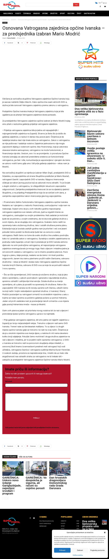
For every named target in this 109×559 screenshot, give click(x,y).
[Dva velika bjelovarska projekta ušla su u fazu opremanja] (91, 94)
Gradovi (13, 20)
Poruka (7, 391)
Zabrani (80, 550)
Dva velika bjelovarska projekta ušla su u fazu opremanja (89, 111)
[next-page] (7, 498)
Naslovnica (5, 20)
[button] (105, 532)
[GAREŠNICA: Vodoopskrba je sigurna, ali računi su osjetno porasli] (36, 468)
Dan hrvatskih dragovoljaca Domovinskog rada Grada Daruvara (58, 483)
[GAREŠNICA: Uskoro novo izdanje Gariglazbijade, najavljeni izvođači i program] (13, 468)
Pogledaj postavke (97, 550)
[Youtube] (105, 6)
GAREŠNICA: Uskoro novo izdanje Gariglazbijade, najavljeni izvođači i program (11, 485)
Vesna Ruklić (11, 38)
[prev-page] (3, 498)
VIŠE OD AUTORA (25, 457)
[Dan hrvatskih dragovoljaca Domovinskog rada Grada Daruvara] (59, 468)
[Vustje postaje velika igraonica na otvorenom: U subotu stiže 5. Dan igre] (80, 151)
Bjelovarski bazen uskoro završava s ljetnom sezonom (95, 136)
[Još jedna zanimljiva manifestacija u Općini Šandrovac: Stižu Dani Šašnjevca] (80, 170)
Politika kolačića (78, 555)
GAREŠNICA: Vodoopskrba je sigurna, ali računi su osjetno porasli (36, 483)
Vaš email (8, 381)
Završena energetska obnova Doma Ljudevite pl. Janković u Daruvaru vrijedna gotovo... (96, 198)
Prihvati (62, 550)
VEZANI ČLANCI (10, 457)
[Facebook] (100, 6)
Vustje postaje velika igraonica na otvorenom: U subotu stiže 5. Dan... (96, 154)
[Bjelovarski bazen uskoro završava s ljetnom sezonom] (80, 133)
